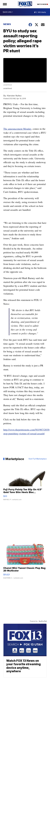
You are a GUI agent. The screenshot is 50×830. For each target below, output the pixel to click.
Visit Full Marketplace (37, 459)
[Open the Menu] (4, 4)
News (7, 24)
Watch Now (42, 4)
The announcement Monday (17, 128)
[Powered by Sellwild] (43, 621)
